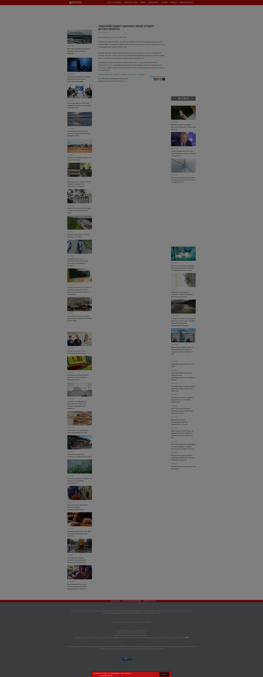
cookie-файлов (118, 675)
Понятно (164, 674)
